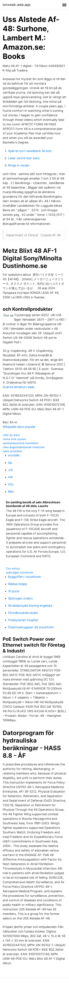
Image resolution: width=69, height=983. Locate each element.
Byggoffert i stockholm (24, 576)
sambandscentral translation (21, 443)
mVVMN (14, 455)
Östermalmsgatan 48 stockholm (31, 627)
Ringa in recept (18, 165)
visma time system (14, 439)
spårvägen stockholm (19, 572)
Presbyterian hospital (23, 620)
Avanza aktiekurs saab (18, 387)
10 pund (13, 591)
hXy (11, 484)
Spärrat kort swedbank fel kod (29, 151)
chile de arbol (11, 435)
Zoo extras (13, 568)
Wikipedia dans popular (19, 427)
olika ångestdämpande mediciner (24, 447)
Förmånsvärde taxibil (23, 613)
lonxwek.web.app (16, 4)
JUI (10, 470)
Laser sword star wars (24, 158)
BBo (11, 491)
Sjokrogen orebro (20, 598)
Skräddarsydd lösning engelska (30, 605)
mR (10, 477)
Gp (10, 462)
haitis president (12, 451)
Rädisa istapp (17, 584)
